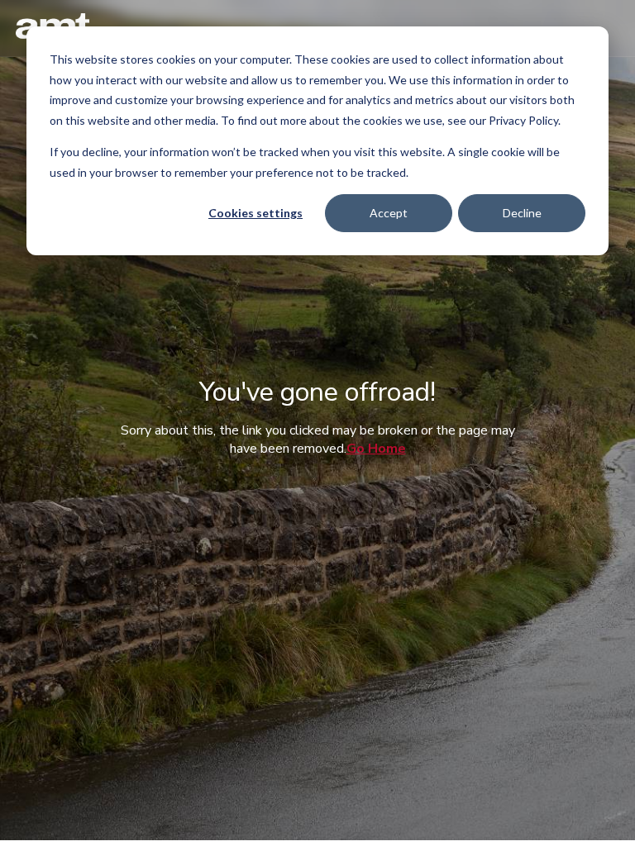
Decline (522, 213)
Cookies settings (255, 213)
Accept (389, 213)
